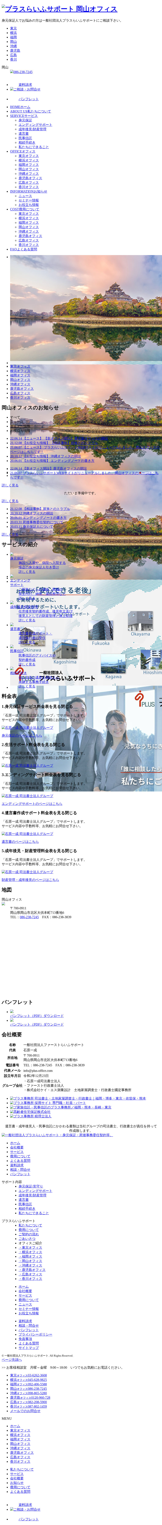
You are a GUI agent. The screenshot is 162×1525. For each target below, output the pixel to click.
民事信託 (25, 138)
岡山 (13, 41)
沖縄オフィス (29, 173)
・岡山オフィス (30, 1261)
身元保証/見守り (31, 1186)
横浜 (13, 33)
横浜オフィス (29, 160)
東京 (13, 28)
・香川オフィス (30, 1279)
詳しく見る (10, 485)
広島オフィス (29, 182)
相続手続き (27, 142)
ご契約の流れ (29, 1234)
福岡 (13, 37)
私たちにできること (34, 147)
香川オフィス (29, 187)
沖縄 (13, 46)
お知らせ (28, 191)
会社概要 (17, 1147)
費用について (24, 209)
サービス (24, 116)
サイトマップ (29, 1348)
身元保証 (25, 120)
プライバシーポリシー (35, 1334)
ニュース (25, 196)
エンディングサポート (35, 124)
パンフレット (29, 99)
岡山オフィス (29, 169)
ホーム (20, 107)
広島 (13, 55)
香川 (13, 59)
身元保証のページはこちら (22, 735)
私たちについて (30, 111)
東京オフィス (29, 156)
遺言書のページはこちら (20, 841)
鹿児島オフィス (30, 178)
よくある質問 (23, 249)
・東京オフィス (30, 1247)
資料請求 (25, 84)
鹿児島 (15, 50)
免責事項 (25, 1339)
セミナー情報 (29, 200)
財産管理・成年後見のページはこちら (30, 880)
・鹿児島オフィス (32, 1270)
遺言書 (24, 133)
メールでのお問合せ (25, 1411)
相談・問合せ (20, 1169)
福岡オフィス (29, 165)
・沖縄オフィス (30, 1265)
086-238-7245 (23, 72)
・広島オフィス (30, 1274)
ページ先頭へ (12, 1359)
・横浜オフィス (30, 1252)
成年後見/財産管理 (32, 129)
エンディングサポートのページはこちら (32, 804)
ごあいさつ (27, 1238)
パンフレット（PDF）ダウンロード (37, 1016)
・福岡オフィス (30, 1256)
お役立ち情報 (29, 205)
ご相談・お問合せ (27, 89)
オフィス (22, 151)
